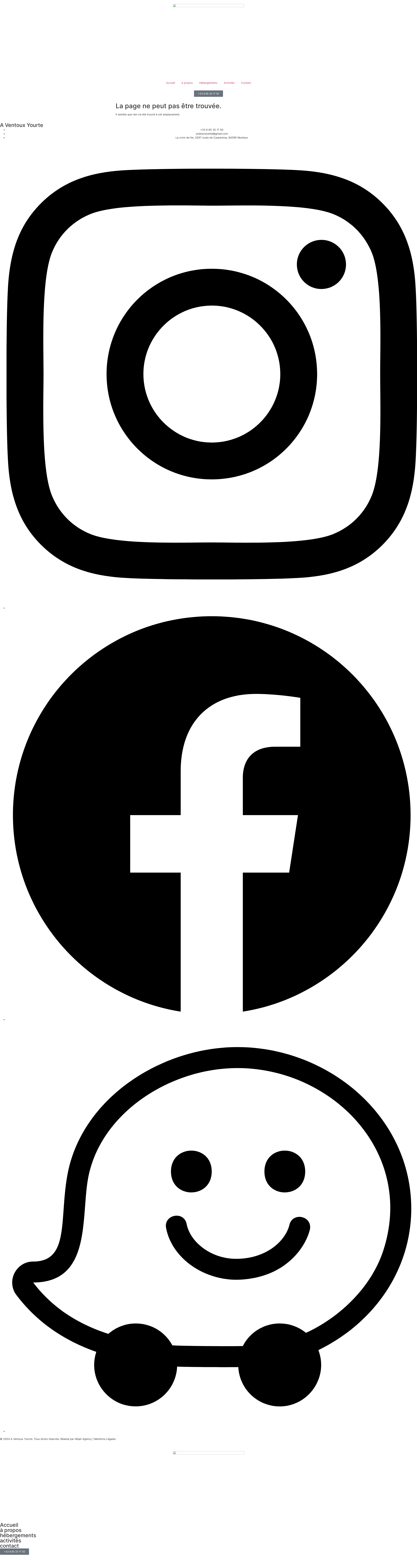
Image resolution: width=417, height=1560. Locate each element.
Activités (229, 82)
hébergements (18, 1535)
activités (10, 1540)
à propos (187, 82)
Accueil (170, 82)
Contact (246, 82)
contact (9, 1546)
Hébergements (208, 82)
